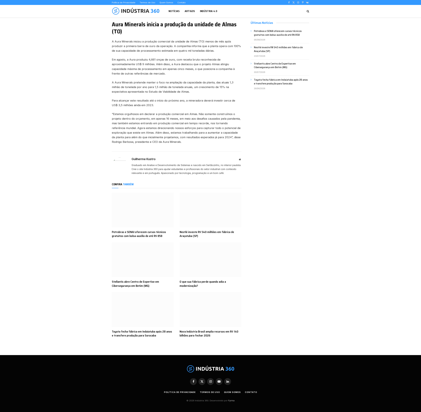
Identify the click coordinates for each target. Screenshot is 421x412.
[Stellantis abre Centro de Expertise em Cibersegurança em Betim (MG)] (143, 259)
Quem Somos (166, 2)
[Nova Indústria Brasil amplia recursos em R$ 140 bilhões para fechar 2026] (210, 309)
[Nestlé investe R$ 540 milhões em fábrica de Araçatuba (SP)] (210, 210)
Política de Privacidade (123, 2)
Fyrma (231, 400)
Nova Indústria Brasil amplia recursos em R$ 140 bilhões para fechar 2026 (209, 334)
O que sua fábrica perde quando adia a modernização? (203, 284)
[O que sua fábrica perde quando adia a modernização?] (210, 259)
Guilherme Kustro (144, 159)
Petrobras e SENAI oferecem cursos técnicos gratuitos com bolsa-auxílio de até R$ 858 (139, 234)
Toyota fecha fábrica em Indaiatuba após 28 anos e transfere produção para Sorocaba (142, 334)
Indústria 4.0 (208, 11)
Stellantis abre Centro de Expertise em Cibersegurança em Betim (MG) (135, 284)
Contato (181, 2)
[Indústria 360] (136, 11)
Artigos (190, 11)
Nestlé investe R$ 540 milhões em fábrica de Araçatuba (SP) (207, 234)
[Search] (307, 11)
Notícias (174, 11)
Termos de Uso (147, 2)
